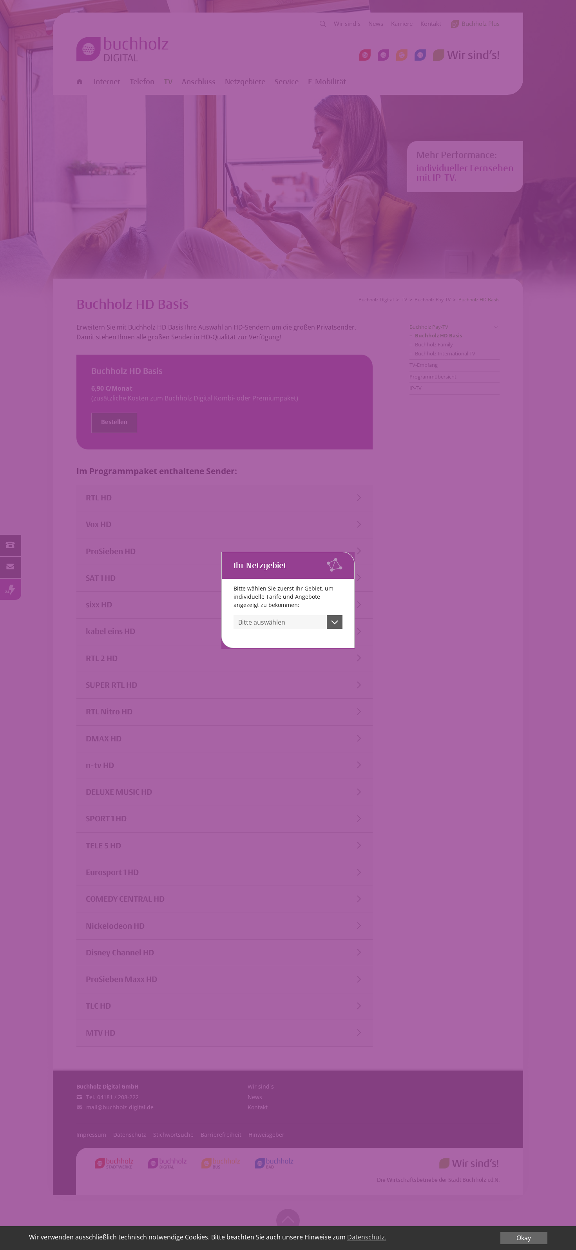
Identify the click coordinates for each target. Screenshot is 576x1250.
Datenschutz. (366, 1237)
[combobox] (288, 622)
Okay (523, 1238)
